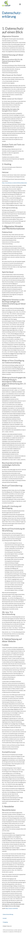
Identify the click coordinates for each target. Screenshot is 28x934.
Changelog (5, 922)
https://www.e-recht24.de (12, 908)
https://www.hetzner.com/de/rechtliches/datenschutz (14, 182)
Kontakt (5, 918)
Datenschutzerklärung (8, 914)
